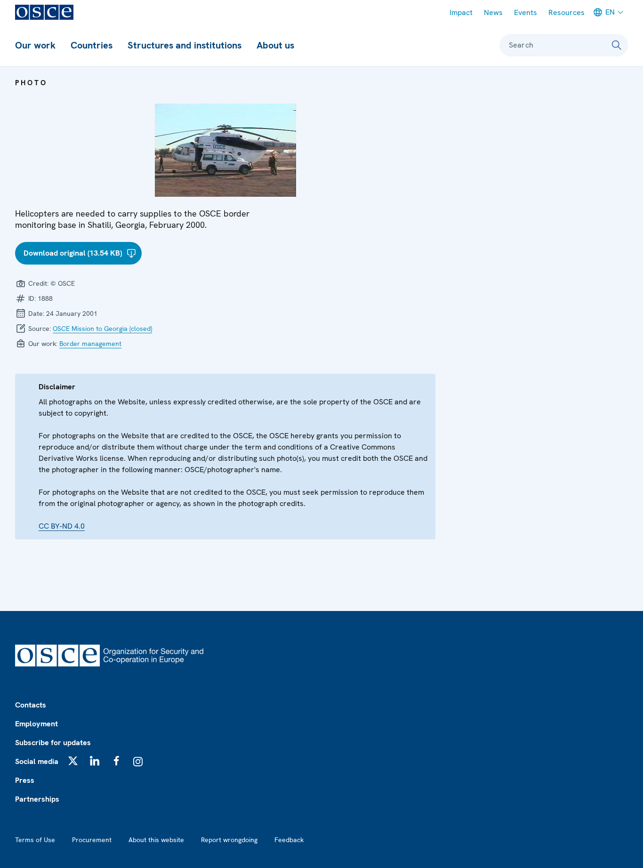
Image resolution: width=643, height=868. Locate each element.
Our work (35, 45)
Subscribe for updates (53, 742)
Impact (461, 12)
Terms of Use (35, 840)
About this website (156, 840)
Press (24, 780)
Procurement (92, 840)
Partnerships (37, 799)
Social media (36, 761)
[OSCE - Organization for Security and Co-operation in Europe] (44, 12)
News (493, 12)
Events (525, 12)
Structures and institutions (184, 45)
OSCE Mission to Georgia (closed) (102, 328)
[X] (73, 761)
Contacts (30, 705)
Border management (90, 343)
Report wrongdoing (229, 840)
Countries (92, 45)
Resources (566, 12)
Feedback (289, 840)
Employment (36, 724)
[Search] (616, 45)
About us (275, 45)
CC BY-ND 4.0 (62, 526)
